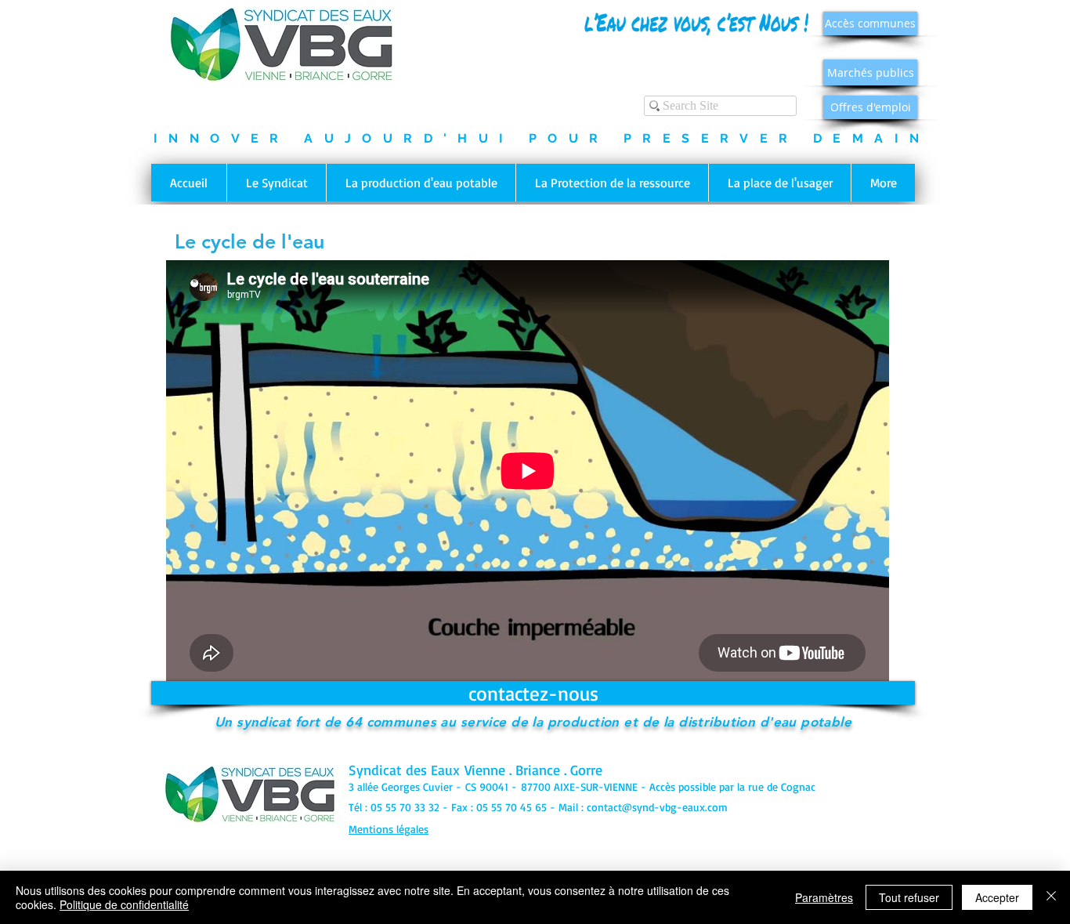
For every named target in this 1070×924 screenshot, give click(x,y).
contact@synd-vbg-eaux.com (657, 806)
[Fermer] (1051, 897)
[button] (276, 182)
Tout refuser (909, 897)
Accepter (997, 897)
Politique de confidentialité (124, 904)
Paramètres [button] (824, 897)
